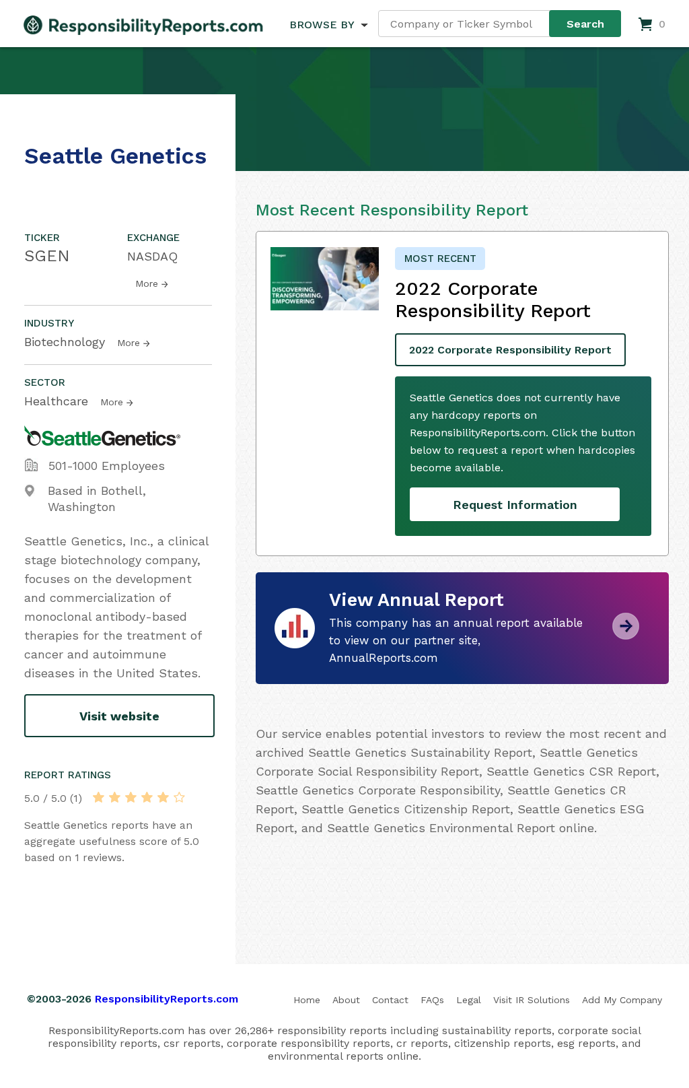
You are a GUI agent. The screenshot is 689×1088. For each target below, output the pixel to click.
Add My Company (622, 999)
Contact (390, 999)
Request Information (515, 505)
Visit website (119, 716)
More (146, 283)
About (346, 999)
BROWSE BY (321, 24)
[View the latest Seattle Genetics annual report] (625, 634)
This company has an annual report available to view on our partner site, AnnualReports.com (456, 640)
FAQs (432, 999)
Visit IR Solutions (531, 999)
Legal (468, 999)
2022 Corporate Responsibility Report (510, 349)
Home (306, 999)
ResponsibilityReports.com (166, 998)
